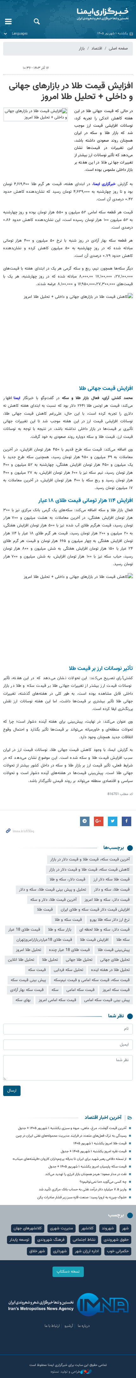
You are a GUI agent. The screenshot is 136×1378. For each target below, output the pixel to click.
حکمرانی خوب (118, 1251)
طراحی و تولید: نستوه (65, 1372)
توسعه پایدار (19, 1240)
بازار (82, 48)
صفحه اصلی (118, 48)
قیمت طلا (45, 909)
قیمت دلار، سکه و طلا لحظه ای (104, 929)
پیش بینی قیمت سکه (28, 980)
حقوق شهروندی (116, 1240)
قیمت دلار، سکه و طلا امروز (107, 900)
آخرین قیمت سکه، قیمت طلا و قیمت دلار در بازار (90, 859)
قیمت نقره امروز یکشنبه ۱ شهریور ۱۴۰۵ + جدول (94, 1151)
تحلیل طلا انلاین (21, 960)
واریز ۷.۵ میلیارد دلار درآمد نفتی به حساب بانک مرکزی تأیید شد (83, 1189)
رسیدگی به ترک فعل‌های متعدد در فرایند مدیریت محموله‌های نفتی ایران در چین (71, 1136)
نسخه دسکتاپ (68, 1271)
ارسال (11, 1090)
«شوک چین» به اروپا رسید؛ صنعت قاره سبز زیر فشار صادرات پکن (82, 1197)
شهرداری (60, 1251)
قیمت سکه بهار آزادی (27, 990)
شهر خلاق (37, 1251)
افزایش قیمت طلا (94, 940)
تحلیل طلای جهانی (115, 960)
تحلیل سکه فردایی (68, 970)
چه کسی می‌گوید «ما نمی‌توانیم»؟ (103, 1182)
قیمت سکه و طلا (68, 920)
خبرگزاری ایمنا (105, 184)
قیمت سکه (37, 970)
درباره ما (84, 1326)
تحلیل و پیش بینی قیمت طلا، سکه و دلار (52, 889)
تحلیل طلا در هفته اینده (110, 970)
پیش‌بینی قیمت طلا (114, 950)
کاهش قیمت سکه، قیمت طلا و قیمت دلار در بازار (89, 869)
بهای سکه (23, 1000)
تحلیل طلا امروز (28, 950)
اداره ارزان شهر (87, 1251)
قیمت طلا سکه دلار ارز (111, 879)
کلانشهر (87, 1228)
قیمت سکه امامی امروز (57, 1000)
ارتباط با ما (52, 1326)
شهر (125, 1228)
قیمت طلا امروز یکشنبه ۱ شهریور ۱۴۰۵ (100, 1143)
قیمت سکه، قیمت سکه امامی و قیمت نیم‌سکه (92, 980)
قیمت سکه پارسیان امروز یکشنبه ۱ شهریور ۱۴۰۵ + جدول (87, 1166)
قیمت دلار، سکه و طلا (67, 879)
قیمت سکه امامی (80, 990)
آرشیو (69, 1326)
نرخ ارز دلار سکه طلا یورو (110, 920)
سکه (55, 990)
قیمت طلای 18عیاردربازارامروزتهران (44, 940)
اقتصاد (96, 48)
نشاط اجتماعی (84, 1240)
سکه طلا (123, 940)
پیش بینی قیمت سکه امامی (107, 1000)
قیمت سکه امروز (116, 990)
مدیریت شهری (61, 1228)
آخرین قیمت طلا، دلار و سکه (53, 900)
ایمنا (90, 14)
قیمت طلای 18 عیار (24, 929)
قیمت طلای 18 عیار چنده (69, 950)
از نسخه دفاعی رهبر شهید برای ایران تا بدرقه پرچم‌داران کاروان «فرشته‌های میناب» (70, 1159)
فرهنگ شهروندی (51, 1240)
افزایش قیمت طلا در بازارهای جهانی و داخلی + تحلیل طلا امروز (71, 91)
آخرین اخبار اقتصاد (103, 1118)
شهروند (108, 1228)
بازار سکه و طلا (59, 929)
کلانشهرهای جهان (28, 1228)
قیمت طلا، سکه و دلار (112, 889)
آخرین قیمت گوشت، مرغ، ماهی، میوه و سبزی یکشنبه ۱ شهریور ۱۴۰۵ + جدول (72, 1128)
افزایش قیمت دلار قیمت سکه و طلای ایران (95, 909)
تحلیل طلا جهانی (79, 960)
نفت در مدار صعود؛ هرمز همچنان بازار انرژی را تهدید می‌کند (86, 1174)
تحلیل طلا (50, 960)
